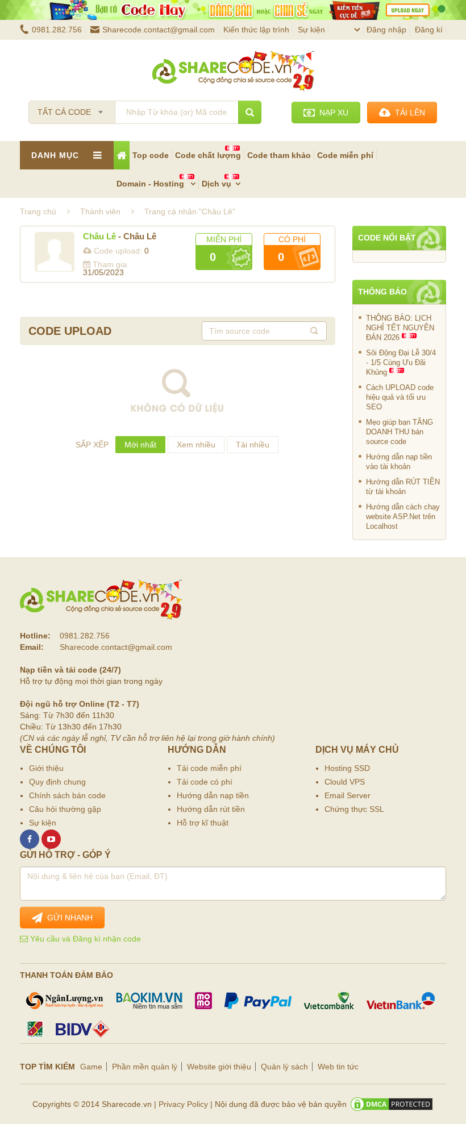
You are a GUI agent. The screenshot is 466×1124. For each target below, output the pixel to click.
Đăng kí (429, 29)
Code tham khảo (279, 155)
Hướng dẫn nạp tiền (213, 795)
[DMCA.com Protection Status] (391, 1104)
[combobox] (72, 109)
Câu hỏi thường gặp (65, 809)
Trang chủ (38, 211)
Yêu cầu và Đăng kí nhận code (84, 938)
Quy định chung (57, 781)
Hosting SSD (347, 768)
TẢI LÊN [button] (407, 112)
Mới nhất (140, 444)
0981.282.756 (57, 29)
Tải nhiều (252, 444)
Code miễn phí (345, 155)
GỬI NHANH (68, 917)
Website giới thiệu (219, 1066)
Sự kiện (311, 29)
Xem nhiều (196, 444)
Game (91, 1066)
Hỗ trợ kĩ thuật (202, 822)
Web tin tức (338, 1066)
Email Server (347, 795)
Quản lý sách (284, 1066)
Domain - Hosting (151, 183)
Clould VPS (344, 781)
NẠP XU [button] (331, 112)
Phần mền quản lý (144, 1066)
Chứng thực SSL (354, 809)
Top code (150, 155)
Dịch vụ (216, 183)
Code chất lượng (208, 155)
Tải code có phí (204, 781)
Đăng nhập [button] (386, 29)
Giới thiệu (46, 768)
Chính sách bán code (67, 795)
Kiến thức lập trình (256, 29)
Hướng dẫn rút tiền (211, 809)
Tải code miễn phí (209, 768)
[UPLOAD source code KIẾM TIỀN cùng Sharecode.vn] (233, 10)
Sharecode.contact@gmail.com (158, 29)
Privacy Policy (183, 1104)
